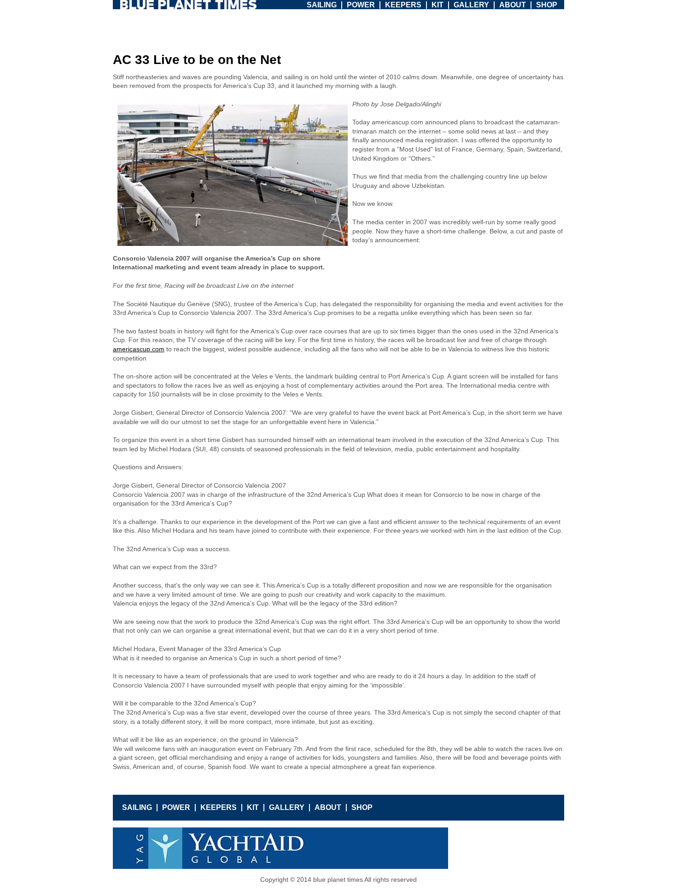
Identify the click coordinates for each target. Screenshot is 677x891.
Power (361, 5)
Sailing (322, 5)
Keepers (403, 5)
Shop (546, 5)
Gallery (471, 5)
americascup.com (138, 349)
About (512, 5)
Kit (438, 5)
